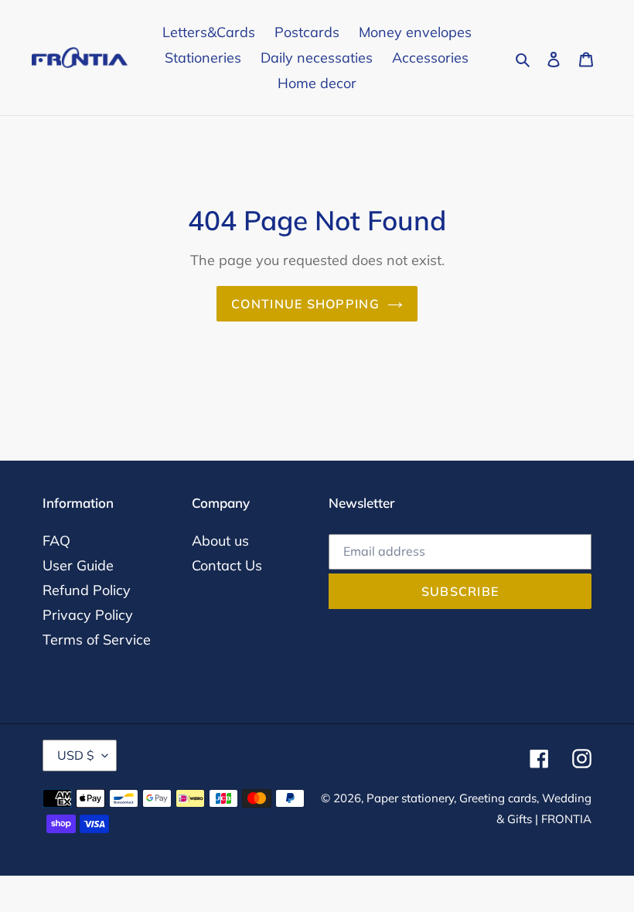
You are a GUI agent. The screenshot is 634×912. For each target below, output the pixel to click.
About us (220, 541)
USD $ (75, 755)
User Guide (78, 565)
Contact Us (227, 565)
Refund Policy (87, 590)
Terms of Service (97, 639)
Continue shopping (305, 303)
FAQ (56, 541)
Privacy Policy (88, 615)
